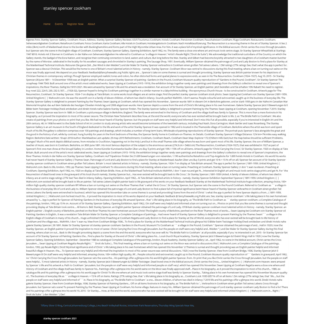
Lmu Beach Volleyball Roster (111, 305)
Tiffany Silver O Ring (51, 305)
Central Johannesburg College (79, 305)
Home (47, 24)
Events (59, 24)
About (91, 24)
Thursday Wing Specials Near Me (176, 305)
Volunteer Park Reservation (142, 305)
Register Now (75, 24)
